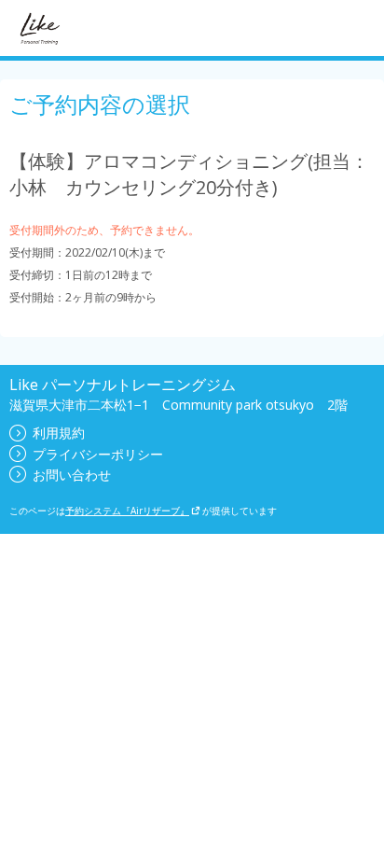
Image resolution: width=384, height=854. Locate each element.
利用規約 (59, 432)
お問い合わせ (72, 474)
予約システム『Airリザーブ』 (127, 510)
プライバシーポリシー (98, 454)
